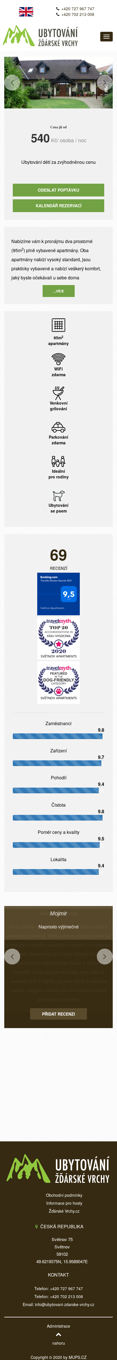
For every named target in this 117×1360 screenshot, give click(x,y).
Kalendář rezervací (59, 205)
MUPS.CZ (78, 1357)
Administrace (58, 1326)
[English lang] (26, 9)
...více (58, 291)
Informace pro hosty (64, 1203)
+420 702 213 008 (77, 14)
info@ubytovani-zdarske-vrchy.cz (64, 1304)
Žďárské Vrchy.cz (64, 1211)
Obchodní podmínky (64, 1195)
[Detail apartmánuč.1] (58, 82)
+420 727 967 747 (77, 8)
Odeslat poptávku (58, 190)
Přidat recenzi (58, 1014)
